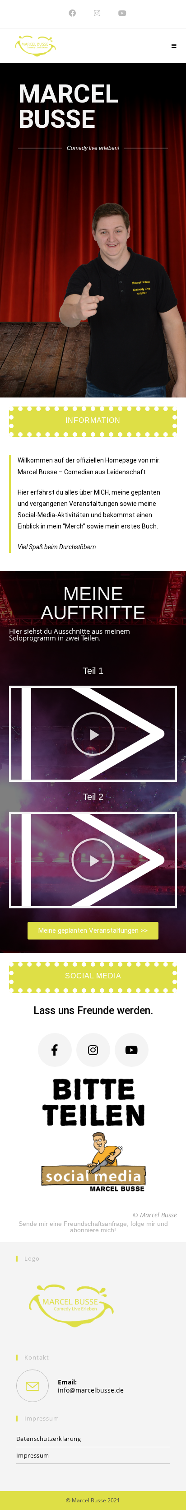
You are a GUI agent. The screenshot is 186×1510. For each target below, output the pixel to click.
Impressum (32, 1455)
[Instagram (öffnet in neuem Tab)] (97, 13)
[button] (93, 734)
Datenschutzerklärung (48, 1439)
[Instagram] (93, 1050)
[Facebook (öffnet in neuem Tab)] (72, 13)
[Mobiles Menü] (174, 46)
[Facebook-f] (55, 1050)
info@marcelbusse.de (91, 1390)
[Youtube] (132, 1050)
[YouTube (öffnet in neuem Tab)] (117, 13)
